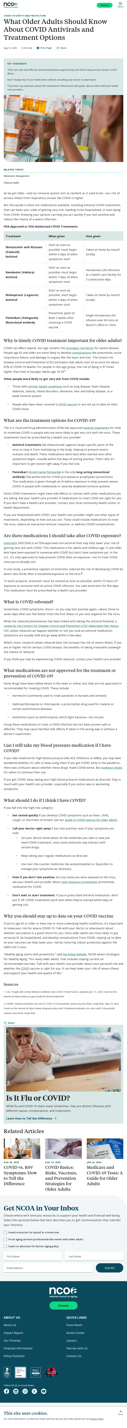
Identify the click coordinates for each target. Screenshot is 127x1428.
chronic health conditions (45, 386)
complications (81, 352)
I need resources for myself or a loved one (33, 1232)
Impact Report (13, 1333)
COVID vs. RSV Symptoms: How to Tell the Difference (20, 1175)
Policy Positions (14, 1356)
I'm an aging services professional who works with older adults (45, 1239)
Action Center (75, 1333)
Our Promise (12, 1340)
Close (120, 1414)
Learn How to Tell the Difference (29, 1118)
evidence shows (111, 767)
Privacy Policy (96, 1418)
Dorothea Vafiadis (75, 954)
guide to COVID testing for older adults (91, 820)
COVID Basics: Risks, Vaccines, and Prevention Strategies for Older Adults (61, 1178)
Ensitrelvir (10, 543)
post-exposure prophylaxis (79, 882)
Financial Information (18, 1348)
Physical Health (11, 182)
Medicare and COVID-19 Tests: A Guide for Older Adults (105, 1175)
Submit (109, 1268)
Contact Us (73, 1356)
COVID (25, 968)
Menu (120, 6)
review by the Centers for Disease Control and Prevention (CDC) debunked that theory (61, 626)
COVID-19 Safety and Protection (25, 15)
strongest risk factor (80, 348)
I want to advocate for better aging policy (33, 1246)
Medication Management (16, 175)
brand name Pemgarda (44, 472)
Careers (71, 1340)
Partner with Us (77, 1348)
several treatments (96, 428)
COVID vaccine (67, 404)
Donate (105, 5)
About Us (10, 1325)
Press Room (74, 1325)
